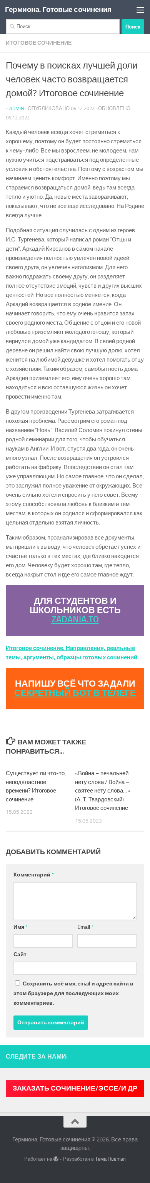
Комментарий (33, 874)
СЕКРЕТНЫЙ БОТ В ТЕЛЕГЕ (75, 693)
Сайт (20, 954)
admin (16, 108)
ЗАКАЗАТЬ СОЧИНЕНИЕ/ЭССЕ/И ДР (75, 1088)
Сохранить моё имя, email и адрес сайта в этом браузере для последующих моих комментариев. (73, 993)
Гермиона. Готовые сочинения (58, 9)
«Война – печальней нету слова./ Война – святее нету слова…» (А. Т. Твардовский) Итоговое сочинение (102, 790)
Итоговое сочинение (39, 43)
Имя (20, 927)
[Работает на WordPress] (55, 1158)
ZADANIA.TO (75, 619)
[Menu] (140, 9)
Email (85, 927)
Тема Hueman (110, 1159)
